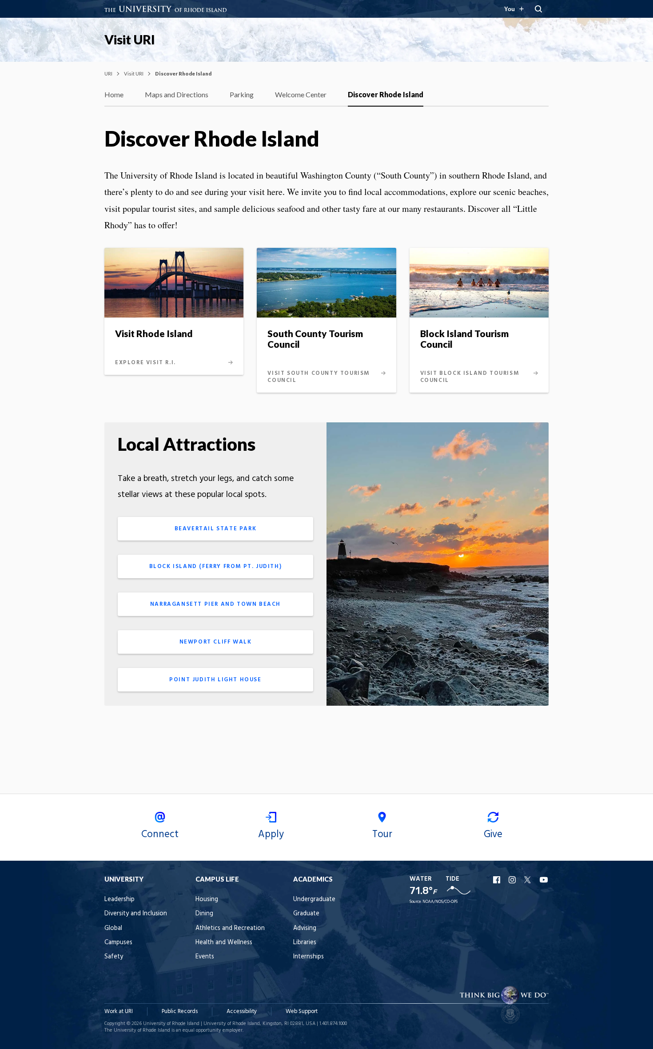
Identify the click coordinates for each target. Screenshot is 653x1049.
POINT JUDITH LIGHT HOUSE (215, 679)
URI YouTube (544, 879)
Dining (204, 914)
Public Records (180, 1011)
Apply (271, 834)
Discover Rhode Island (385, 94)
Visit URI (129, 39)
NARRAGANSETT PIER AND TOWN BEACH (215, 604)
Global (113, 928)
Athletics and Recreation (230, 928)
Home (113, 94)
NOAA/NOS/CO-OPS (440, 901)
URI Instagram (513, 879)
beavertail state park (216, 528)
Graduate (306, 914)
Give (493, 834)
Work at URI (118, 1011)
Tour (382, 834)
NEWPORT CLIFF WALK (215, 642)
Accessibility (242, 1011)
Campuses (118, 943)
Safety (113, 957)
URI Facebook (497, 879)
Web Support (302, 1011)
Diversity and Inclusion (135, 914)
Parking (242, 94)
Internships (308, 957)
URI (108, 73)
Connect (160, 834)
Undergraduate (314, 899)
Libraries (304, 943)
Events (204, 957)
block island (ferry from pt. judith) (215, 566)
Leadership (119, 899)
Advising (304, 928)
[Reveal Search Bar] (538, 9)
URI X (528, 879)
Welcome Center (300, 94)
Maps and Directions (176, 94)
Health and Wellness (223, 943)
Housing (206, 899)
